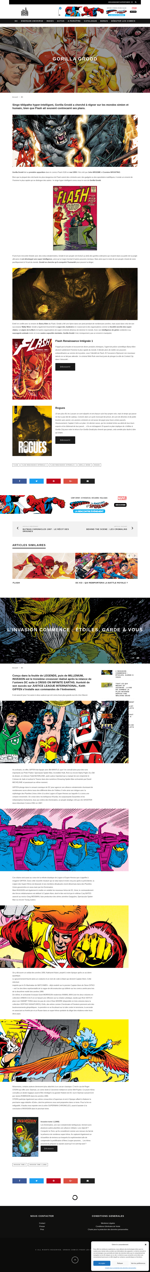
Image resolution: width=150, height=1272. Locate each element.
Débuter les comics (123, 21)
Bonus (104, 21)
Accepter (102, 1263)
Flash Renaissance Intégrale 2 (62, 465)
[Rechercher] (135, 2)
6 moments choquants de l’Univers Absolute (40, 583)
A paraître (74, 21)
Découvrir (65, 367)
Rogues (97, 465)
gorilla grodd (85, 465)
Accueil (15, 97)
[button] (146, 1244)
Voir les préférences (138, 1263)
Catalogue (90, 21)
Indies (50, 21)
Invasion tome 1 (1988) (38, 1164)
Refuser (120, 1263)
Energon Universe (32, 21)
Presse (42, 1226)
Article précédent (30, 526)
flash (16, 465)
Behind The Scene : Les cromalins (106, 529)
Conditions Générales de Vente (108, 1226)
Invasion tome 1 (20, 1164)
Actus (60, 21)
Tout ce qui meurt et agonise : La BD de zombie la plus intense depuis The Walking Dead (124, 689)
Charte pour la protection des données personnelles (120, 1268)
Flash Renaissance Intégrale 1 (34, 465)
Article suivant (120, 526)
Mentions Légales (108, 1223)
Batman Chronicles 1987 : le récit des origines (46, 530)
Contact (42, 1223)
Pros (42, 1229)
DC (16, 21)
